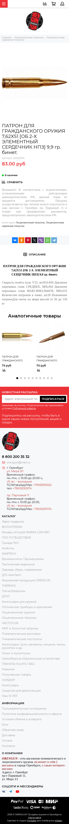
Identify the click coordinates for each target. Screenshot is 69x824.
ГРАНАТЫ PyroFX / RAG (18, 664)
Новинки (8, 669)
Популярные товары (16, 674)
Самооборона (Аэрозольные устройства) (31, 658)
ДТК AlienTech (11, 575)
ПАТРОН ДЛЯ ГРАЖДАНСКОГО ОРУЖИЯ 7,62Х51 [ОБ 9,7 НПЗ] (16, 358)
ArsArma (8, 548)
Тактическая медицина (18, 564)
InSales (58, 820)
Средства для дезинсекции (21, 690)
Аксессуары (10, 685)
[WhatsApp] (47, 240)
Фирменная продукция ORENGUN (26, 580)
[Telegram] (54, 240)
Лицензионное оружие (18, 612)
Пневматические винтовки (21, 634)
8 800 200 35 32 (15, 457)
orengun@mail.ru (18, 462)
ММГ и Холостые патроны (20, 628)
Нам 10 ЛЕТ (9, 696)
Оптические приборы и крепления (27, 607)
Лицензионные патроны (30, 222)
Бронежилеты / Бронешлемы (23, 559)
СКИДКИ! (8, 680)
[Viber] (41, 240)
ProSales (31, 820)
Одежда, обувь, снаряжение (22, 569)
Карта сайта (34, 817)
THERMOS (9, 585)
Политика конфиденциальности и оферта (32, 714)
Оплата (7, 740)
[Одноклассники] (21, 240)
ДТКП (6, 596)
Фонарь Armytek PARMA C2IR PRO (26, 532)
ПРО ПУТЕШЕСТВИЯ (17, 537)
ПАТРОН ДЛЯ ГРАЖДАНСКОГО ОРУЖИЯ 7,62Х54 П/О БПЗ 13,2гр (49, 358)
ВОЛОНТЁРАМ (12, 527)
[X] (34, 240)
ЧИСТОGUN (10, 623)
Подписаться (53, 399)
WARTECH (9, 553)
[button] (17, 378)
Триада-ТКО (10, 543)
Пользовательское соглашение (24, 708)
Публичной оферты (24, 408)
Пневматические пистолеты (22, 639)
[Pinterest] (28, 240)
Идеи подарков (13, 521)
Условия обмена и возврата (21, 719)
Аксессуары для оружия (19, 601)
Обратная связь (13, 730)
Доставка (8, 735)
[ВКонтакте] (15, 240)
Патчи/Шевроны (13, 591)
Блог (5, 724)
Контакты (8, 746)
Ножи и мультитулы (16, 653)
